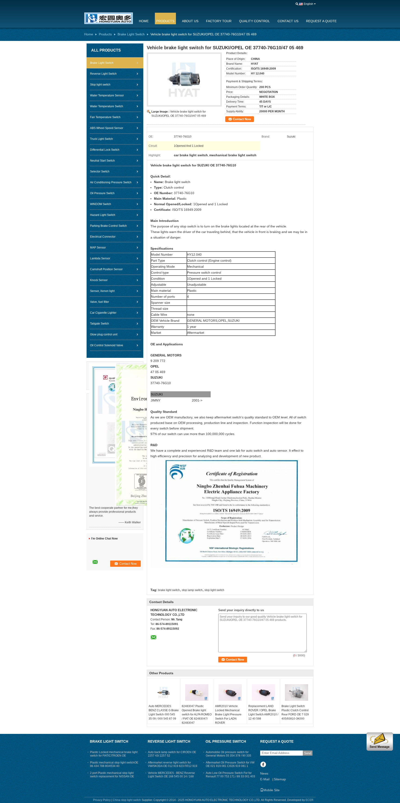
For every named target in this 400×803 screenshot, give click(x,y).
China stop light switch (127, 800)
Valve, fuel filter (99, 301)
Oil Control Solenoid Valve (106, 345)
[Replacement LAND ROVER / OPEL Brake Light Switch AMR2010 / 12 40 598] (263, 692)
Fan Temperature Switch (105, 117)
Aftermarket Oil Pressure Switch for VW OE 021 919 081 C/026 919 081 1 (230, 764)
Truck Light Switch (101, 139)
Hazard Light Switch (102, 215)
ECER (309, 800)
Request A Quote (321, 21)
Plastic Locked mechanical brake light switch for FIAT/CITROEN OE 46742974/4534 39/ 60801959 (114, 756)
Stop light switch (100, 84)
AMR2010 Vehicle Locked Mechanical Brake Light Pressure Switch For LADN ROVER (228, 714)
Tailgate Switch (99, 323)
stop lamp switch (192, 590)
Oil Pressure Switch (102, 193)
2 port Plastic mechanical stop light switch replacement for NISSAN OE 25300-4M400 (112, 776)
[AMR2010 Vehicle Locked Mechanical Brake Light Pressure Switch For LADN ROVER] (230, 692)
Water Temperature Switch (106, 106)
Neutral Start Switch (102, 160)
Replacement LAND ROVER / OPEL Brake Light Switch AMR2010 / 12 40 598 (263, 712)
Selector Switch (99, 171)
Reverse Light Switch (103, 73)
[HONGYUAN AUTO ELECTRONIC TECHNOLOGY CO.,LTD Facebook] (263, 764)
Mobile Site (271, 790)
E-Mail (264, 779)
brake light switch (169, 590)
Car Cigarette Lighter (103, 312)
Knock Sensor (99, 280)
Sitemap (280, 779)
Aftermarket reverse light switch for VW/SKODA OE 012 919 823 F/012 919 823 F (172, 766)
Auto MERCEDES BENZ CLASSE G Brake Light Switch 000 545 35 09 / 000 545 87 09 (164, 712)
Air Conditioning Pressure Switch (110, 182)
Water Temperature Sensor (107, 95)
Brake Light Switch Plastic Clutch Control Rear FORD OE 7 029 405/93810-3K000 (295, 712)
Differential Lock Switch (104, 149)
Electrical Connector (103, 236)
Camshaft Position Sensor (106, 269)
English (308, 4)
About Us (190, 21)
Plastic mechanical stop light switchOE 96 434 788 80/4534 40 (114, 764)
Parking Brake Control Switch (108, 225)
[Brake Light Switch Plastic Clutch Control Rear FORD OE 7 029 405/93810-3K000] (296, 692)
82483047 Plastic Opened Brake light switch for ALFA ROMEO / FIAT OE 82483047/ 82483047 (197, 714)
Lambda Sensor (100, 258)
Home (144, 21)
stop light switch (214, 590)
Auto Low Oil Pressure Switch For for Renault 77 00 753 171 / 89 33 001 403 (230, 774)
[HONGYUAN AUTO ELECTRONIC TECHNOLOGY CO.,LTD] (297, 4)
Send (307, 753)
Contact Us (288, 21)
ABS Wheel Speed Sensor (106, 128)
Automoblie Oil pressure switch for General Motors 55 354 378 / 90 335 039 (228, 756)
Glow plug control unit (103, 334)
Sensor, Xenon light (102, 291)
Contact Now (242, 119)
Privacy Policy (102, 800)
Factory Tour (218, 21)
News (264, 773)
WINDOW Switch (100, 204)
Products (165, 21)
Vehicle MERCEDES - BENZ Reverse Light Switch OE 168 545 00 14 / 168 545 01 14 (171, 776)
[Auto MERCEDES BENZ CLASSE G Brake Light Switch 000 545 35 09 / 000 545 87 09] (163, 692)
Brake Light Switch (131, 34)
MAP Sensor (98, 247)
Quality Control (254, 21)
